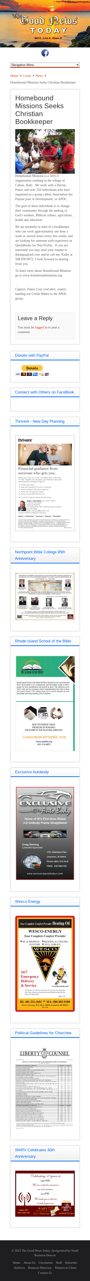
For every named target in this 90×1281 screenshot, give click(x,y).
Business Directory (40, 1267)
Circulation (46, 1262)
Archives (19, 1267)
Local (27, 75)
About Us (29, 1262)
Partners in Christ (65, 1267)
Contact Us (45, 1273)
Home (14, 75)
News (39, 75)
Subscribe (71, 1262)
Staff (59, 1262)
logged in (41, 327)
